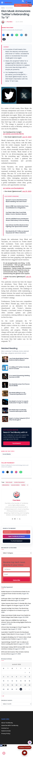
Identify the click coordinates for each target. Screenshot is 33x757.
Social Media (9, 8)
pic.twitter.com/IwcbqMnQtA (13, 188)
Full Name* (16, 569)
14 (20, 681)
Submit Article (6, 731)
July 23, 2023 (26, 191)
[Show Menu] (2, 2)
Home (2, 8)
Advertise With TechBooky (9, 725)
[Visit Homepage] (8, 2)
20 (16, 685)
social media (15, 485)
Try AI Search (16, 443)
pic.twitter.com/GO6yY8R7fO (13, 134)
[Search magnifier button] (30, 5)
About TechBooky (7, 723)
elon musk (9, 482)
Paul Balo (9, 22)
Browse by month (6, 700)
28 (21, 689)
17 (3, 685)
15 (25, 681)
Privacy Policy (5, 733)
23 (29, 685)
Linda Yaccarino (19, 482)
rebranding (5, 485)
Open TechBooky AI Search (16, 536)
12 (12, 681)
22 (25, 685)
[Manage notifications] (3, 753)
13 (16, 681)
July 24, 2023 (19, 22)
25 (8, 689)
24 (3, 689)
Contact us (5, 728)
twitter (23, 485)
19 (12, 685)
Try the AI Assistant (16, 541)
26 (12, 689)
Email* (16, 574)
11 (7, 681)
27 (16, 689)
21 (20, 685)
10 (3, 681)
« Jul (2, 696)
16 (29, 681)
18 (8, 685)
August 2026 (16, 664)
